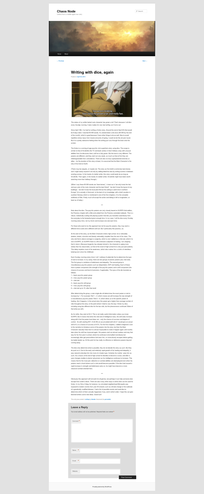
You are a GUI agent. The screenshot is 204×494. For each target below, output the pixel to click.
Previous (60, 61)
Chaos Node (66, 11)
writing (87, 399)
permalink (108, 399)
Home (59, 54)
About (66, 54)
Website (74, 471)
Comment (76, 421)
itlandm (93, 399)
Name (75, 450)
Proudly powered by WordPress (102, 487)
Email (75, 460)
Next (145, 61)
